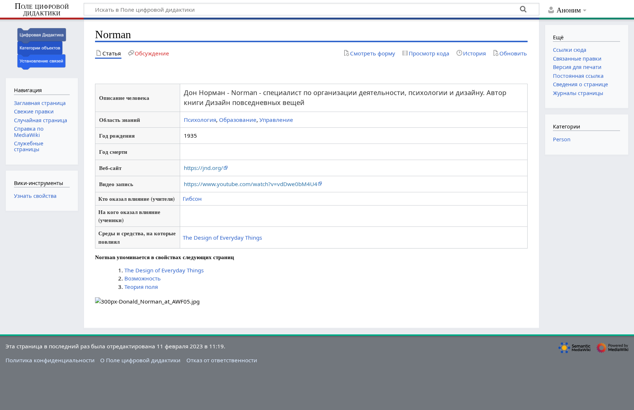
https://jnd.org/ (203, 167)
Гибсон (192, 198)
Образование (237, 119)
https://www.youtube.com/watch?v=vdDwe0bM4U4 (250, 184)
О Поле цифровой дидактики (140, 360)
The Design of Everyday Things (222, 237)
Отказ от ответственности (221, 360)
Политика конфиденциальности (50, 360)
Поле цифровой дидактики (42, 10)
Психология (200, 119)
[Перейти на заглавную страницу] (42, 47)
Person (562, 139)
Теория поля (141, 286)
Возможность (142, 278)
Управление (276, 119)
